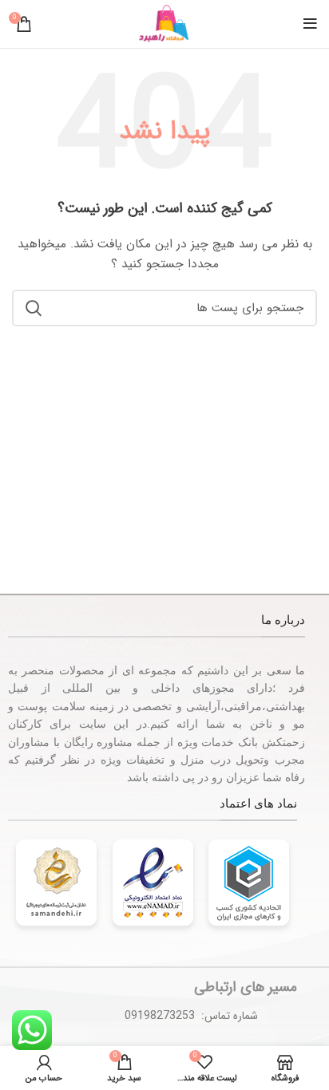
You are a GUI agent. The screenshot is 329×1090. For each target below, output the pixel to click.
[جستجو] (34, 308)
